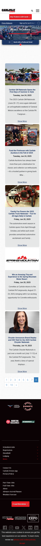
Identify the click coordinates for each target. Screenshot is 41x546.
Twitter (24, 528)
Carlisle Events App (10, 471)
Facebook (5, 528)
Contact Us (7, 468)
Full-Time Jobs (8, 485)
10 (11, 384)
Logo (8, 10)
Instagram (11, 528)
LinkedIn (36, 528)
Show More (22, 121)
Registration (7, 450)
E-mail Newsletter (19, 504)
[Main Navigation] (37, 11)
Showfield (6, 453)
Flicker (30, 528)
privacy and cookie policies (24, 539)
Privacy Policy (8, 474)
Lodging (6, 456)
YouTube (17, 528)
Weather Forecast (9, 494)
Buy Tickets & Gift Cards (19, 17)
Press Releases (7, 23)
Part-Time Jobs (8, 483)
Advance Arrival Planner (12, 491)
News (5, 459)
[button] (20, 43)
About (5, 488)
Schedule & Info (9, 447)
